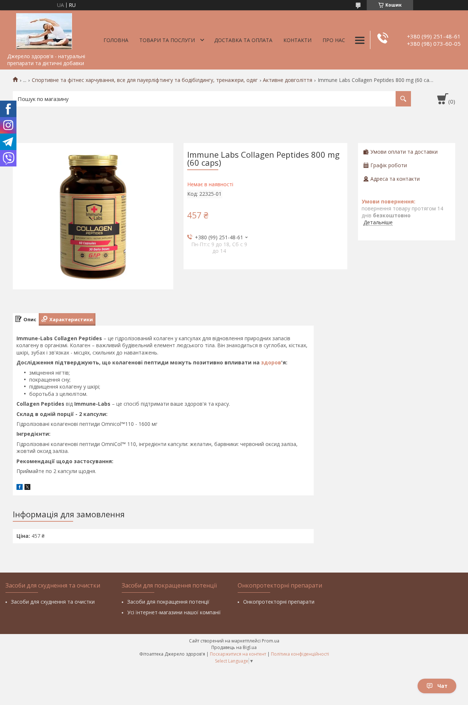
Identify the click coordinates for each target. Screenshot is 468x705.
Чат (442, 685)
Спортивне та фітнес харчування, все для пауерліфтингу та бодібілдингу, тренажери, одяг (145, 80)
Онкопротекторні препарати (278, 601)
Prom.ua (270, 641)
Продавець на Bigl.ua (234, 647)
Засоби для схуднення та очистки (53, 601)
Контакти (297, 40)
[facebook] (19, 487)
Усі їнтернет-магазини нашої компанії (174, 612)
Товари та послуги (167, 40)
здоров (271, 362)
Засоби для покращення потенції (168, 601)
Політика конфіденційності (300, 654)
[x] (27, 487)
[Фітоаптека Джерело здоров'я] (43, 30)
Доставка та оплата (243, 40)
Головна (115, 40)
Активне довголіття (287, 80)
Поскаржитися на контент (238, 654)
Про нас (333, 40)
